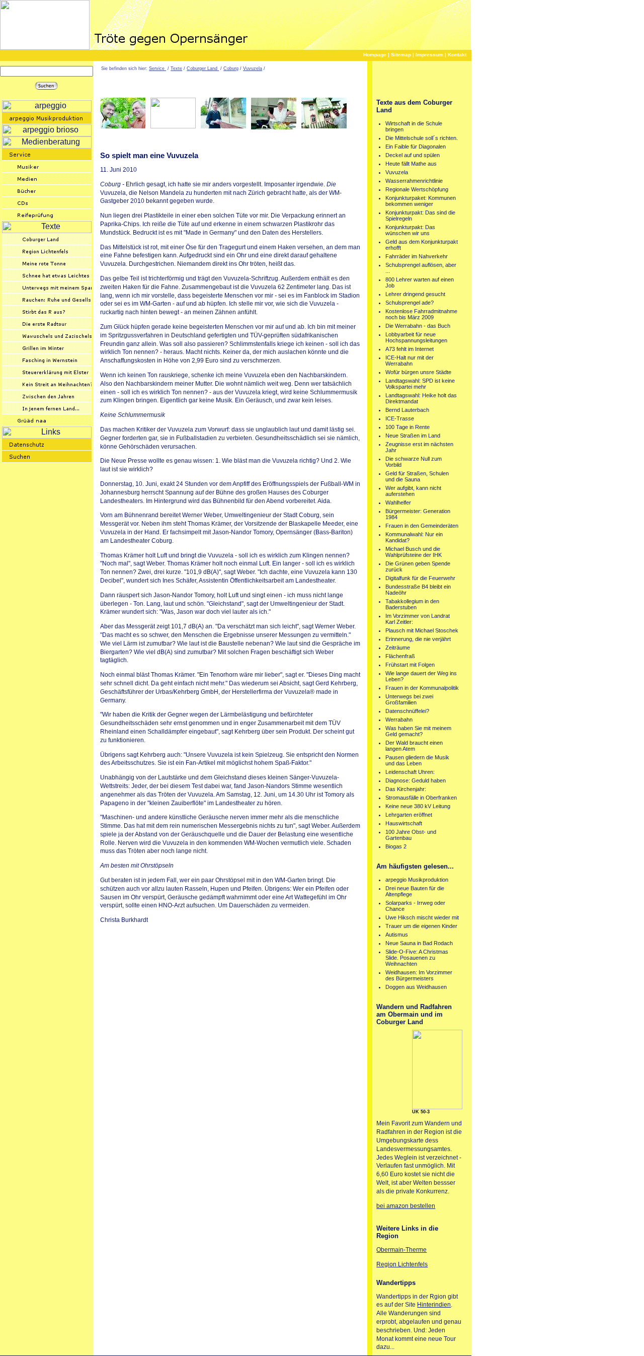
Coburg (230, 68)
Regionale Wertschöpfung (416, 189)
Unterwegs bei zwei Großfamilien (409, 699)
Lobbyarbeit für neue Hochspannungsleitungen (416, 337)
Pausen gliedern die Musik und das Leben (417, 760)
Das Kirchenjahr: (405, 789)
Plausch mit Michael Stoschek (421, 630)
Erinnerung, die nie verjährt (418, 639)
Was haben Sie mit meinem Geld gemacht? (418, 731)
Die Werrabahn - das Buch (417, 326)
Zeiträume (397, 648)
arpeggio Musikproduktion (416, 880)
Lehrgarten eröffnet (408, 815)
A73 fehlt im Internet (409, 349)
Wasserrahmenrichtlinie (414, 181)
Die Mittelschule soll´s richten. (421, 138)
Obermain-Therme (401, 1249)
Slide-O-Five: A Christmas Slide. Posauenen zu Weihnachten (416, 958)
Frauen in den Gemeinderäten (421, 526)
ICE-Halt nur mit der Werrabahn (409, 360)
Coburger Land (203, 68)
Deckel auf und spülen (412, 155)
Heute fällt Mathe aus (411, 164)
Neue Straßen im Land (412, 436)
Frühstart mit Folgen (410, 665)
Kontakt (457, 54)
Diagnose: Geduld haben (415, 780)
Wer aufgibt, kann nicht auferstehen (413, 491)
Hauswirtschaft (403, 823)
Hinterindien (434, 1304)
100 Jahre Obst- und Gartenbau (410, 835)
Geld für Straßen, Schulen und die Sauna (417, 476)
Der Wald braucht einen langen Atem (414, 746)
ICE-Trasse (399, 418)
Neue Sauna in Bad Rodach (419, 943)
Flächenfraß (400, 656)
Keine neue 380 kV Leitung (417, 806)
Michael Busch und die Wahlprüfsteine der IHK (413, 552)
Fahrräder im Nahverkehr (416, 256)
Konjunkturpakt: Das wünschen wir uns (410, 230)
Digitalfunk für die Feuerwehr (420, 578)
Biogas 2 (396, 846)
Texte (176, 68)
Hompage (374, 54)
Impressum (429, 54)
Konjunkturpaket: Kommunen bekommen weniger (420, 201)
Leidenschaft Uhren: (410, 772)
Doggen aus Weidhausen (416, 987)
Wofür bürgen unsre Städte (418, 372)
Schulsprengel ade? (409, 303)
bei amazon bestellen (405, 1205)
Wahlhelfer (398, 502)
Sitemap (401, 54)
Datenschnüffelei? (407, 711)
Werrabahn (399, 720)
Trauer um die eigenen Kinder (421, 926)
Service (157, 68)
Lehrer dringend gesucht (415, 294)
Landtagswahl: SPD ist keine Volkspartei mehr (420, 384)
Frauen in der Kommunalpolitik (422, 688)
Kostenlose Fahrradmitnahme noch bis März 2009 (421, 314)
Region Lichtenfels (402, 1264)
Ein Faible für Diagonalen (415, 147)
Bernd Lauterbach (407, 410)
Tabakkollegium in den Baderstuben (412, 604)
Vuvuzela (252, 68)
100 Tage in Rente (407, 427)
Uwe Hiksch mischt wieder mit (422, 917)
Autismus (396, 935)
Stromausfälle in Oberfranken (421, 798)
